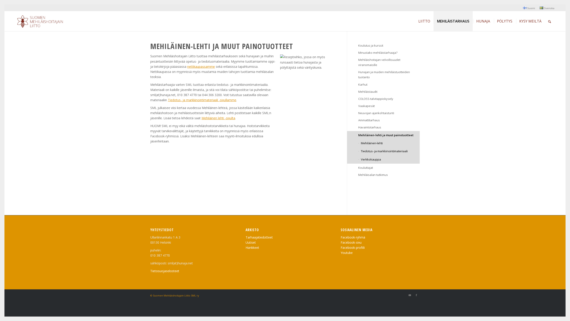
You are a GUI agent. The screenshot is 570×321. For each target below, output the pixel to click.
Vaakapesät (366, 106)
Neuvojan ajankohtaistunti (376, 113)
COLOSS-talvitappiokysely (375, 99)
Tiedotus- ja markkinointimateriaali (384, 151)
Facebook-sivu (351, 242)
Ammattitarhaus (369, 120)
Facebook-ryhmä (353, 237)
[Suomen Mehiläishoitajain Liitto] (45, 22)
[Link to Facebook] (416, 295)
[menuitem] (529, 8)
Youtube (347, 253)
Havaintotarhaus (369, 127)
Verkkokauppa (371, 159)
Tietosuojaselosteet (164, 271)
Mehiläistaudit (367, 92)
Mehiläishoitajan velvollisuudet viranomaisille (379, 62)
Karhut (362, 84)
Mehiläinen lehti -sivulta (218, 118)
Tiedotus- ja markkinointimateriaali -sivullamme (202, 100)
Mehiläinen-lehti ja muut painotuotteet (385, 135)
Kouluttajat (365, 168)
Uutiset (251, 242)
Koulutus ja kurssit (370, 45)
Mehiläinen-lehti (372, 143)
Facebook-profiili (353, 247)
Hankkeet (252, 247)
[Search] (549, 21)
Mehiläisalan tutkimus (373, 175)
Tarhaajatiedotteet (259, 237)
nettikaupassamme (201, 66)
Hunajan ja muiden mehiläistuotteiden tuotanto (384, 74)
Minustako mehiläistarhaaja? (377, 53)
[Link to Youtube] (409, 295)
